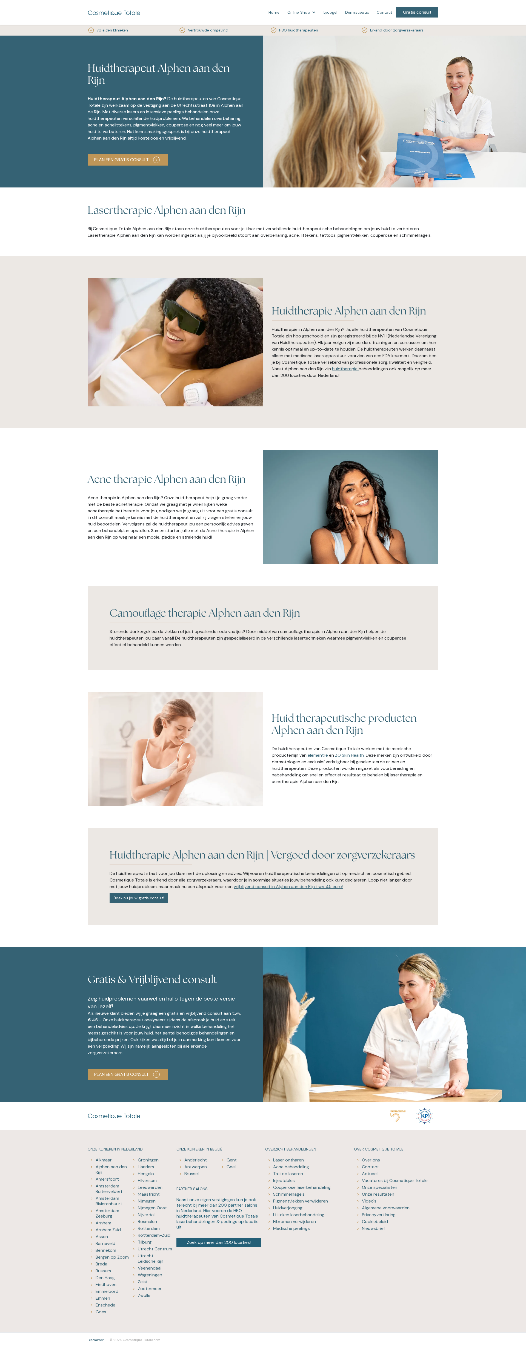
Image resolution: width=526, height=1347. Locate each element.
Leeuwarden (150, 1187)
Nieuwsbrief (373, 1228)
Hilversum (147, 1180)
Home (273, 12)
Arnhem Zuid (108, 1230)
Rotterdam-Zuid (154, 1235)
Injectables (284, 1180)
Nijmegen (147, 1201)
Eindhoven (106, 1284)
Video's (369, 1201)
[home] (114, 12)
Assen (102, 1236)
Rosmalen (147, 1221)
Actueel (370, 1174)
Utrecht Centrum (155, 1249)
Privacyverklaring (379, 1215)
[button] (301, 12)
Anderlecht (195, 1160)
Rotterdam (149, 1228)
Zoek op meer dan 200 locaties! (219, 1242)
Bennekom (106, 1250)
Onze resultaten (378, 1194)
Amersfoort (107, 1179)
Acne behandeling (291, 1167)
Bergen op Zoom (112, 1257)
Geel (231, 1167)
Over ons (371, 1160)
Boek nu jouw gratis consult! (139, 897)
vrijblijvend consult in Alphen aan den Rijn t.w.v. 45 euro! (288, 886)
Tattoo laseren (288, 1174)
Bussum (103, 1271)
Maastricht (149, 1194)
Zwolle (144, 1295)
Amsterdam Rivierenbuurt (109, 1201)
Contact (384, 12)
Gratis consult (417, 12)
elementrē (318, 755)
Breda (101, 1264)
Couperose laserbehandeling (302, 1187)
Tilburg (144, 1242)
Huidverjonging (287, 1208)
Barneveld (105, 1243)
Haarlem (146, 1167)
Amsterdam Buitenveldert (109, 1188)
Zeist (143, 1282)
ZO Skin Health (349, 755)
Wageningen (150, 1275)
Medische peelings (291, 1228)
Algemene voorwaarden (386, 1208)
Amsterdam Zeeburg (107, 1213)
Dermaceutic (357, 12)
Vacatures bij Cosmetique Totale (395, 1180)
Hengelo (146, 1174)
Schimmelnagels (289, 1194)
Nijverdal (146, 1215)
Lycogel (331, 12)
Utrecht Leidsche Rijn (150, 1258)
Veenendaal (149, 1268)
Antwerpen (195, 1167)
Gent (232, 1160)
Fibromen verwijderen (294, 1221)
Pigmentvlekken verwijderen (300, 1201)
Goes (101, 1312)
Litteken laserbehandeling (298, 1215)
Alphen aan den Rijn (111, 1169)
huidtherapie (345, 369)
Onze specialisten (379, 1187)
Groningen (148, 1160)
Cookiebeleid (375, 1221)
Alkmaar (104, 1160)
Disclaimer (96, 1340)
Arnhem (103, 1223)
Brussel (191, 1174)
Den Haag (105, 1277)
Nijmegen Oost (152, 1208)
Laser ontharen (288, 1160)
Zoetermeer (150, 1288)
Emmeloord (107, 1291)
